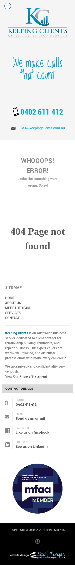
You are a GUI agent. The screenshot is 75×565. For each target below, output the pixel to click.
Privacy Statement (33, 376)
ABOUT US (13, 303)
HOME (10, 298)
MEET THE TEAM (17, 308)
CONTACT (12, 318)
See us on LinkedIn (32, 447)
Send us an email (30, 418)
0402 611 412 (26, 405)
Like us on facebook (32, 432)
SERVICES (13, 313)
